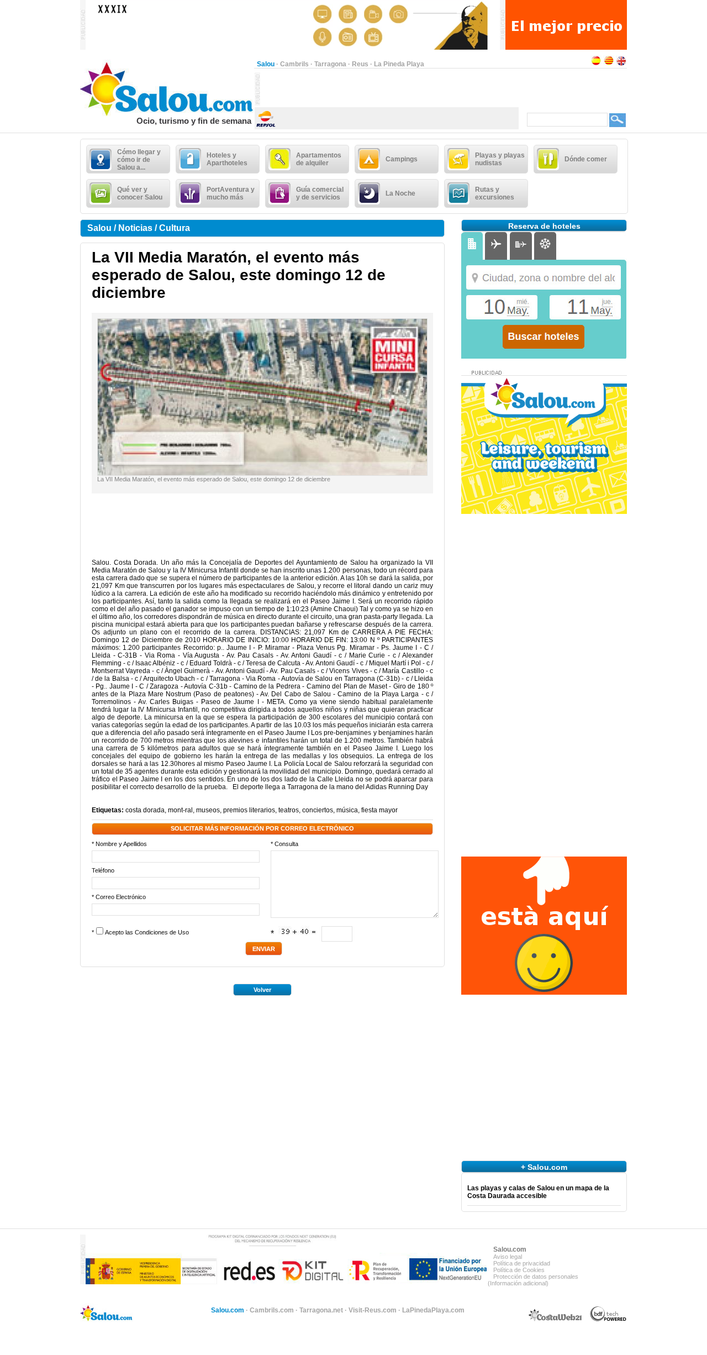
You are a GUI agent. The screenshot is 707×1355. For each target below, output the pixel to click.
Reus (360, 64)
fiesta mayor (379, 810)
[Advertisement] (389, 89)
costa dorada (145, 810)
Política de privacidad (521, 1263)
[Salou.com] (167, 114)
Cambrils (294, 64)
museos (208, 810)
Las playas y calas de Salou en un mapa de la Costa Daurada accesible (538, 1192)
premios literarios (249, 810)
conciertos (317, 810)
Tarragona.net (321, 1310)
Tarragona (330, 64)
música (347, 810)
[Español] (596, 64)
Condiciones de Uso (162, 932)
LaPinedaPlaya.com (433, 1310)
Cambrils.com (272, 1310)
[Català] (608, 64)
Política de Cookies (519, 1270)
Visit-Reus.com (373, 1310)
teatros (288, 810)
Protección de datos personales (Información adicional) (533, 1279)
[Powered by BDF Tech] (608, 1320)
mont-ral (180, 810)
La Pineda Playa (399, 64)
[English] (621, 64)
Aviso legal (507, 1256)
